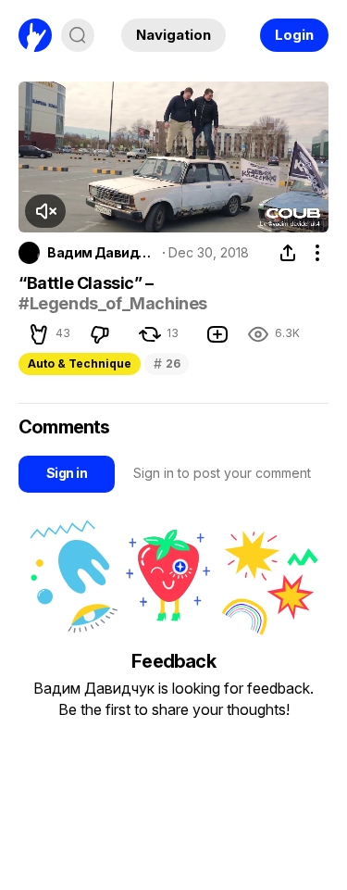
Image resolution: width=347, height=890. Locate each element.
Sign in (66, 473)
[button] (45, 211)
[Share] (288, 253)
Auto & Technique (79, 363)
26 (167, 363)
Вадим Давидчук (101, 252)
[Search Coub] (77, 35)
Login (294, 35)
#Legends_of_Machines (113, 303)
